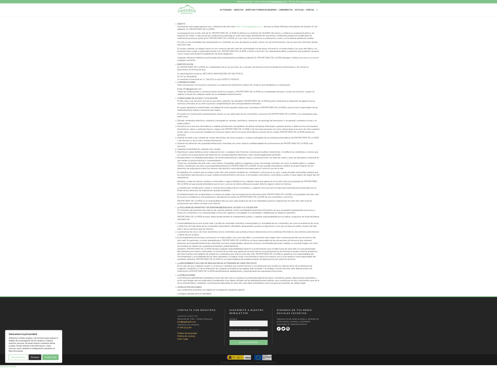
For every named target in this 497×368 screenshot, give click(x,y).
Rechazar (35, 357)
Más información (18, 357)
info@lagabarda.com (277, 2)
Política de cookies (186, 336)
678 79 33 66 (185, 327)
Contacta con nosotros (310, 2)
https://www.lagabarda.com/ (248, 26)
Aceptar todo (50, 357)
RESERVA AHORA (8, 366)
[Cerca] (60, 331)
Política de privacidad (187, 333)
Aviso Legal (182, 339)
